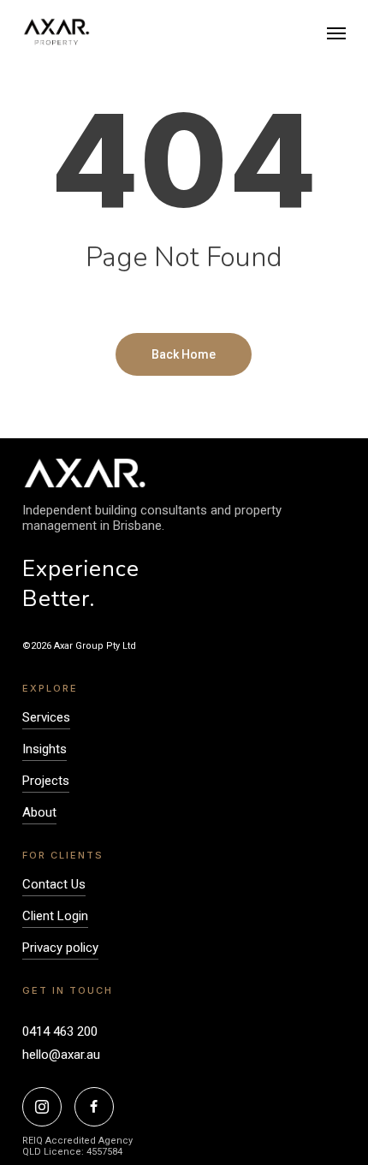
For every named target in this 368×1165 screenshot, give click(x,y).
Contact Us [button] (54, 884)
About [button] (39, 812)
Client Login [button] (55, 916)
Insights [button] (44, 749)
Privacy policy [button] (60, 947)
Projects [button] (45, 780)
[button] (336, 32)
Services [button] (46, 717)
